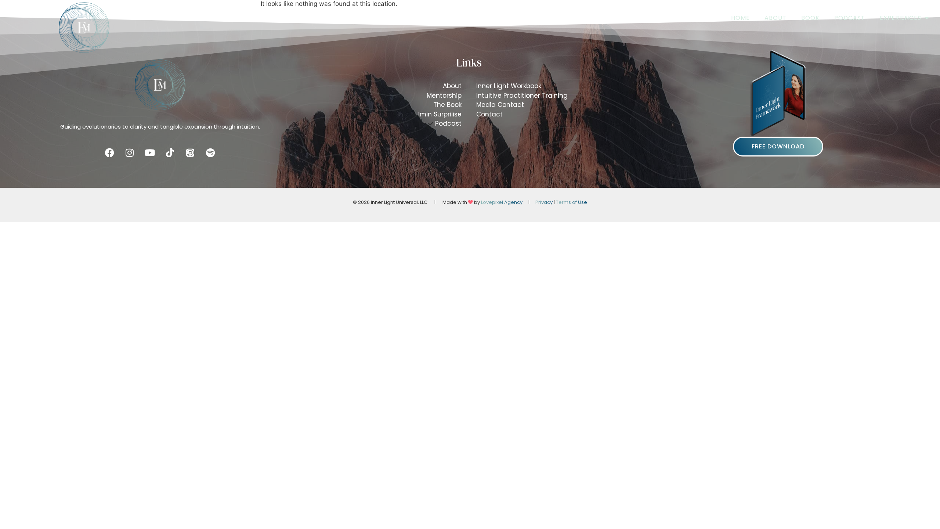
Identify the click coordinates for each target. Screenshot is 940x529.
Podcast (849, 18)
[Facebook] (109, 153)
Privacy (544, 202)
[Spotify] (210, 153)
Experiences (900, 18)
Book (810, 18)
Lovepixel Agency (502, 202)
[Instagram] (129, 153)
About (775, 18)
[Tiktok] (170, 153)
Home (740, 18)
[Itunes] (190, 153)
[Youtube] (150, 153)
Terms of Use (571, 202)
